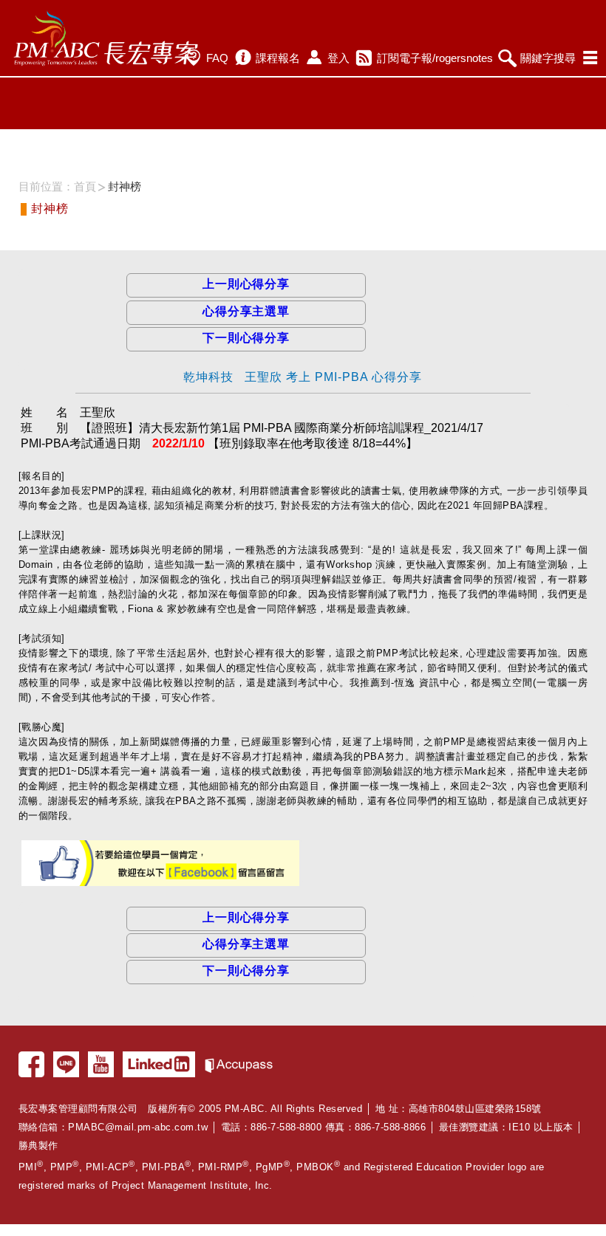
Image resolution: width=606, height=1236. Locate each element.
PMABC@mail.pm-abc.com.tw (138, 1127)
